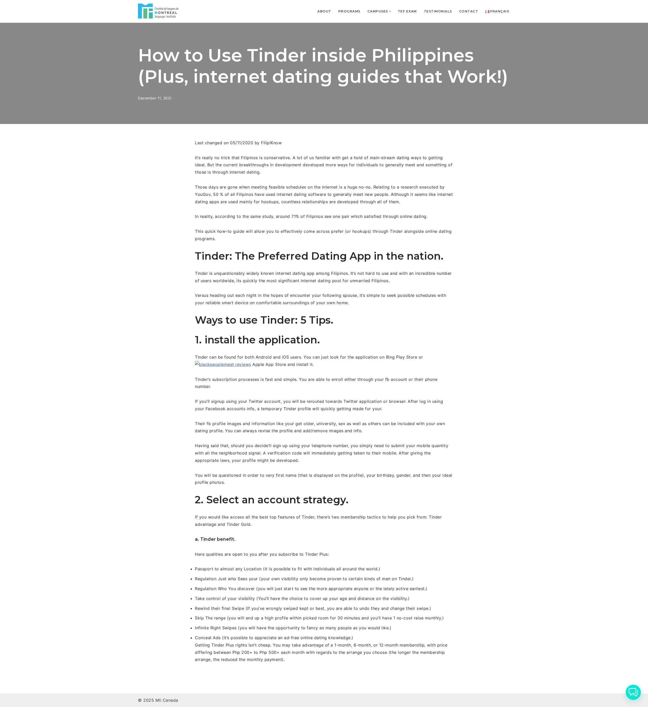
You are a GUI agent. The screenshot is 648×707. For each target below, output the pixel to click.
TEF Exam (407, 11)
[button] (390, 11)
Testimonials (438, 11)
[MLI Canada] (158, 11)
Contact (468, 11)
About (324, 11)
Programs (349, 11)
